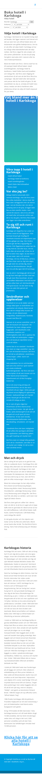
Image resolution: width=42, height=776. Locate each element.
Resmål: (7, 22)
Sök (31, 22)
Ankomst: (7, 24)
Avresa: (6, 27)
